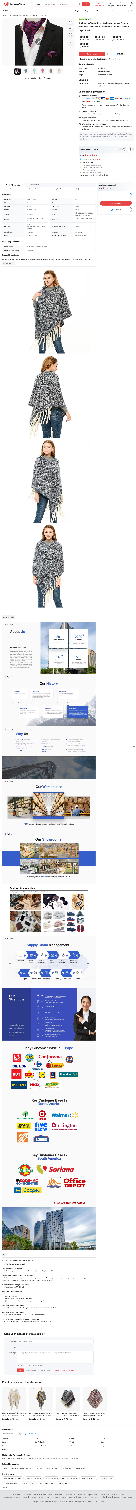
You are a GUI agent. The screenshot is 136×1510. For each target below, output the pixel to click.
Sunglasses (72, 1446)
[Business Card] (131, 194)
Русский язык (49, 1497)
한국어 (85, 1497)
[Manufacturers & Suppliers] (13, 4)
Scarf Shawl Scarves (106, 1478)
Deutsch (64, 1497)
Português (33, 1497)
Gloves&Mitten (40, 1446)
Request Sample (114, 59)
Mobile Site (114, 1495)
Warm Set (39, 1468)
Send (20, 1370)
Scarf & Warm (27, 15)
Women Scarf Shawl (28, 1483)
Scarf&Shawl (39, 1442)
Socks (4, 1442)
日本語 (91, 1497)
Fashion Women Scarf (88, 1478)
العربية (79, 1497)
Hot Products (16, 1495)
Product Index (105, 1495)
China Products (26, 1495)
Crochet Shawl (80, 1468)
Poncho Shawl (43, 15)
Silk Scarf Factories (51, 1478)
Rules (132, 11)
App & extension (109, 11)
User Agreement (79, 1501)
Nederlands (72, 1497)
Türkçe (109, 1497)
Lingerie (103, 1446)
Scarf (5, 1468)
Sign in (132, 6)
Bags (102, 1442)
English (18, 1497)
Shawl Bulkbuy (62, 1483)
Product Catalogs (32, 1434)
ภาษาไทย (102, 1497)
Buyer (87, 11)
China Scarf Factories (33, 1478)
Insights (121, 1495)
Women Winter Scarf (46, 1483)
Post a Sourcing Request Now (63, 1370)
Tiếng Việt (117, 1497)
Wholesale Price (71, 1495)
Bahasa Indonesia (127, 1497)
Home (4, 15)
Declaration (90, 1501)
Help (97, 11)
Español (25, 1497)
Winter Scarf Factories (69, 1478)
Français (40, 1497)
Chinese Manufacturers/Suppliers (42, 1495)
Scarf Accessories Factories (13, 1478)
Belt (102, 1438)
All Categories (9, 11)
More (4, 1487)
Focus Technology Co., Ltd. (54, 1501)
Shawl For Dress (52, 1468)
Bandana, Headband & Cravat (21, 1468)
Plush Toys (71, 1438)
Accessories (6, 1446)
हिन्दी (96, 1497)
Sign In (82, 175)
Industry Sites (82, 1495)
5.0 (100, 188)
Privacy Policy (100, 1501)
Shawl (35, 15)
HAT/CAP (71, 1442)
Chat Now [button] (122, 54)
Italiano (57, 1497)
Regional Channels (93, 1495)
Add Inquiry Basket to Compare (39, 78)
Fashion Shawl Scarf (10, 1483)
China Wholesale (59, 1495)
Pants (37, 1438)
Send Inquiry (92, 54)
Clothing (5, 1438)
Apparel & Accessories (14, 15)
